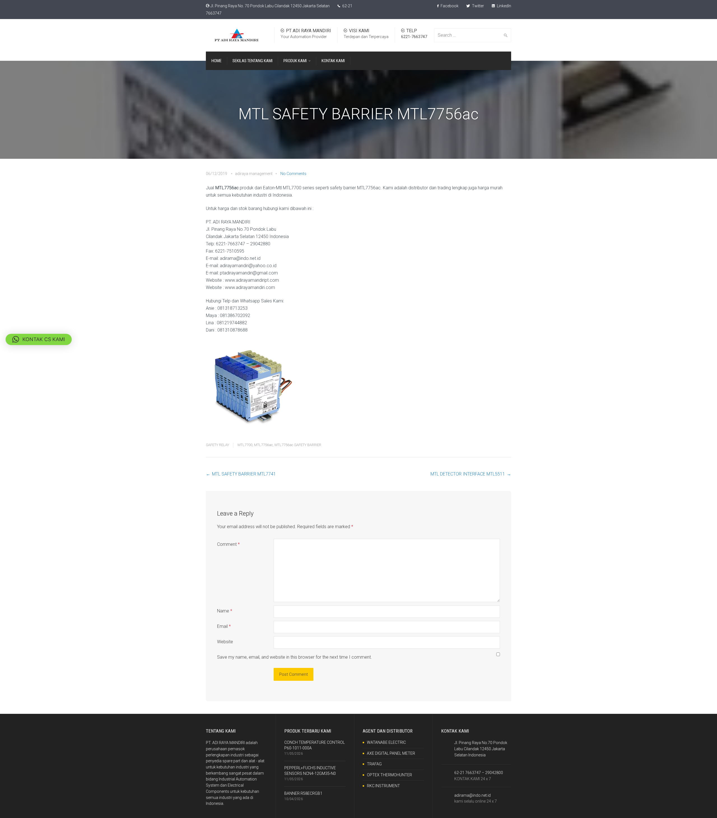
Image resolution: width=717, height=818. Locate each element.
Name (224, 611)
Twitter (477, 6)
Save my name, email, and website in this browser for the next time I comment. (294, 657)
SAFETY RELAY (217, 445)
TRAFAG (374, 764)
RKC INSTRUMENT (383, 786)
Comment (228, 544)
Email (224, 626)
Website (225, 641)
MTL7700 (245, 445)
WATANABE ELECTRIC (386, 742)
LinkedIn (503, 6)
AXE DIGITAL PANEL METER (391, 753)
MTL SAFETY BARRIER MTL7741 (244, 474)
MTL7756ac (263, 445)
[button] (39, 339)
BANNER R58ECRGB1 (303, 793)
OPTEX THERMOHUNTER (389, 775)
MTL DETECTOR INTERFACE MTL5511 (467, 474)
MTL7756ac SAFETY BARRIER (297, 445)
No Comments (293, 173)
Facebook (449, 6)
